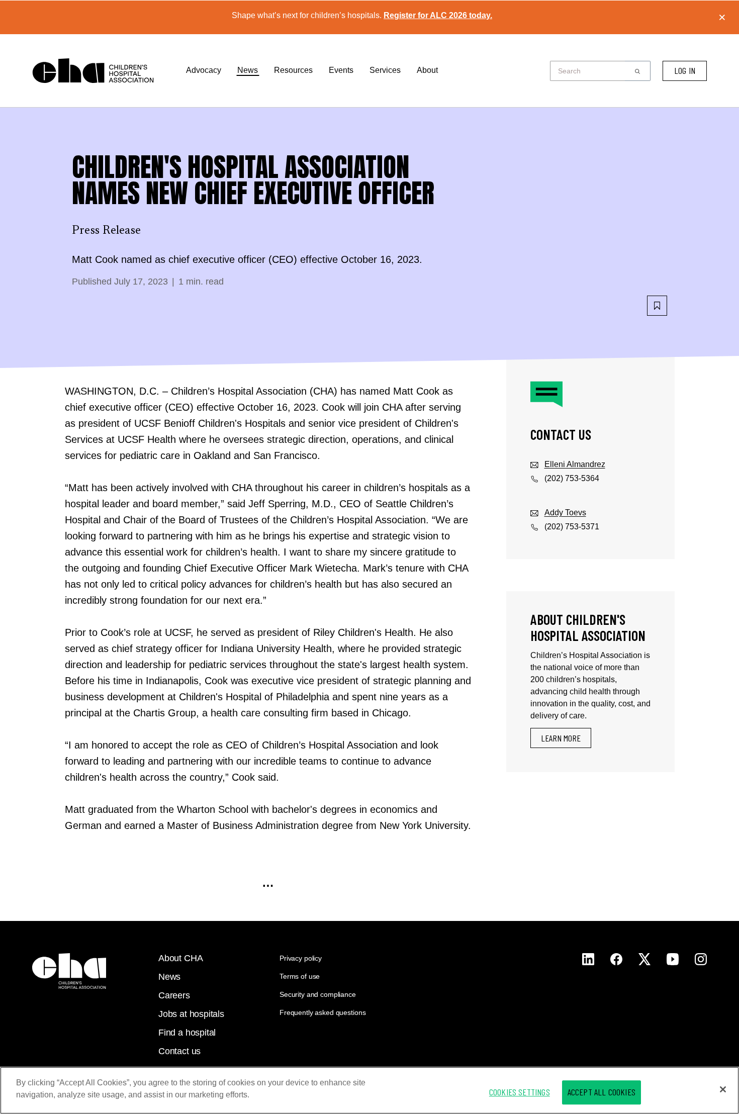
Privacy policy (301, 958)
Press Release (106, 231)
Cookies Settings (519, 1091)
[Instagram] (588, 959)
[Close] (723, 1089)
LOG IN (684, 70)
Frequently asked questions (322, 1012)
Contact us (179, 1051)
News (247, 70)
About (427, 70)
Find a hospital (187, 1033)
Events (341, 70)
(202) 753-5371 (571, 526)
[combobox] (590, 71)
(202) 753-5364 (571, 478)
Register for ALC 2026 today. (438, 15)
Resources (293, 70)
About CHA (180, 958)
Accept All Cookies (601, 1091)
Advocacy (203, 70)
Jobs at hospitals (191, 1014)
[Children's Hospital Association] (69, 971)
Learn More (561, 738)
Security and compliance (318, 994)
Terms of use (300, 976)
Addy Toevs (565, 512)
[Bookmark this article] (657, 306)
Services (385, 70)
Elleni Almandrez (574, 464)
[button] (638, 71)
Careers (174, 995)
